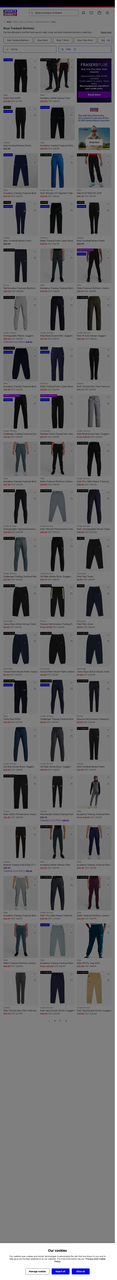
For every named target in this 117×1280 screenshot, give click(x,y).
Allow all (80, 1271)
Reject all (60, 1271)
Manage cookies (37, 1271)
